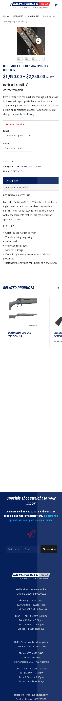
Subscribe (49, 549)
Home (6, 16)
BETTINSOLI (17, 171)
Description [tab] (11, 180)
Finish (6, 131)
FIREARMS (18, 16)
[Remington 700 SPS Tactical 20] (23, 312)
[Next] (39, 59)
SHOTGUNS (33, 16)
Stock (6, 143)
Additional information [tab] (17, 187)
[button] (5, 5)
